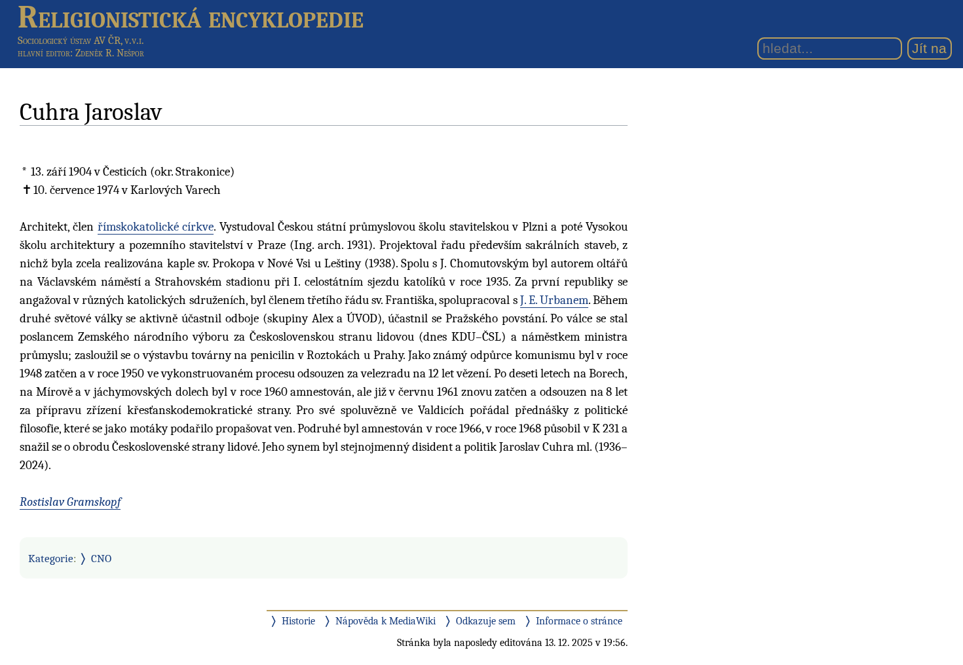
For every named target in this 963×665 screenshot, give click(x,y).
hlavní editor (44, 53)
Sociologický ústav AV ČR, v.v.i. (81, 40)
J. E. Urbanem (554, 300)
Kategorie (50, 558)
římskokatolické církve (156, 226)
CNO (101, 558)
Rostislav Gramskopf (70, 502)
